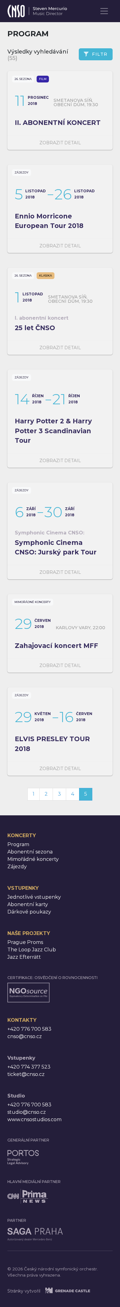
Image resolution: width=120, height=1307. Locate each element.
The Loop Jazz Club (31, 950)
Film (42, 79)
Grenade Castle (75, 1290)
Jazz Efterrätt (24, 957)
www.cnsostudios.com (34, 1119)
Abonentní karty (27, 904)
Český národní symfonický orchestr (37, 9)
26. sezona (23, 79)
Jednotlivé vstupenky (34, 897)
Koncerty (21, 835)
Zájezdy (21, 172)
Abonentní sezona (30, 852)
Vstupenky (23, 888)
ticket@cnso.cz (26, 1074)
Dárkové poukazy (29, 912)
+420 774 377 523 (28, 1067)
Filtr (100, 54)
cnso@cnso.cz (24, 1036)
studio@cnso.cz (26, 1112)
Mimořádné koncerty (32, 602)
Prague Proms (25, 942)
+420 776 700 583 (29, 1029)
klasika (45, 275)
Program (18, 844)
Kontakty (22, 1020)
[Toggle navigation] (104, 11)
